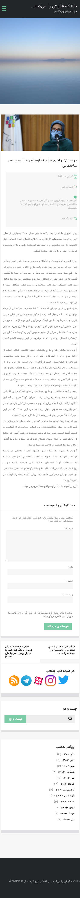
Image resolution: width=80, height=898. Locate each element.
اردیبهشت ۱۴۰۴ (64, 790)
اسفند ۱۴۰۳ (66, 801)
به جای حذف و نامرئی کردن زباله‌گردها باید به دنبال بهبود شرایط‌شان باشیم (18, 651)
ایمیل (69, 581)
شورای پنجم (34, 204)
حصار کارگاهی (46, 200)
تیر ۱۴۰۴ (68, 778)
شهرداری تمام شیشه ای (54, 204)
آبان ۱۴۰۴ (67, 760)
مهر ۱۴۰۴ (68, 766)
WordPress (16, 881)
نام (70, 567)
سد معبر (34, 200)
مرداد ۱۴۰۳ (66, 813)
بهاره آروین (59, 200)
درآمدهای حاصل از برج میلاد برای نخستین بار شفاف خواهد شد (61, 650)
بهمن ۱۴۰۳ (67, 807)
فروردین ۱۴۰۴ (65, 795)
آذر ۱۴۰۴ (68, 754)
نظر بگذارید (67, 218)
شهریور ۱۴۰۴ (65, 772)
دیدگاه (68, 528)
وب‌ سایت (67, 594)
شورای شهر (67, 187)
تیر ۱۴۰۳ (68, 819)
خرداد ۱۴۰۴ (66, 784)
